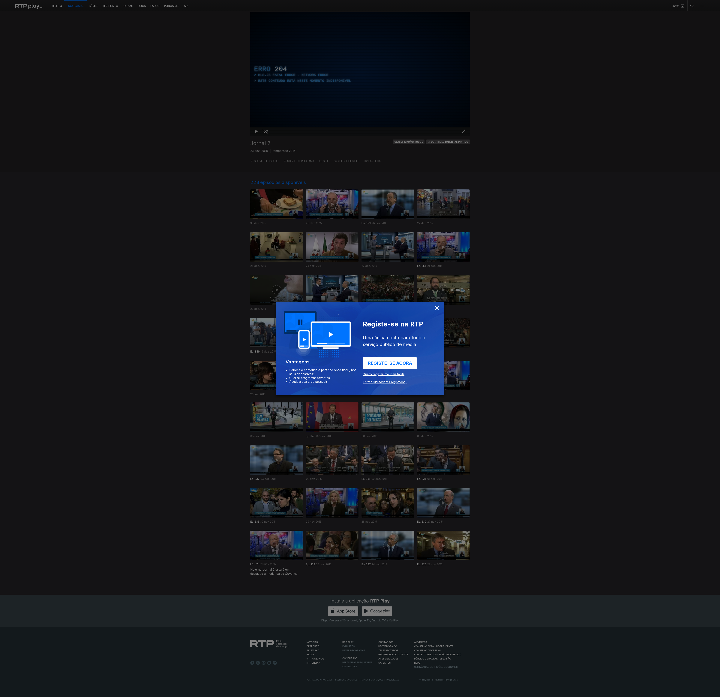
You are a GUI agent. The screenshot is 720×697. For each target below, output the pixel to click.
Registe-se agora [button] (390, 363)
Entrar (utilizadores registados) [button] (384, 382)
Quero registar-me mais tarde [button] (383, 374)
